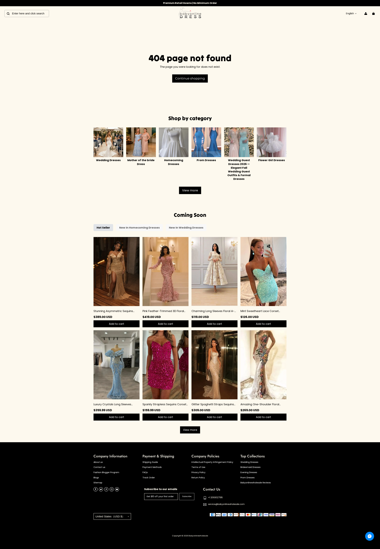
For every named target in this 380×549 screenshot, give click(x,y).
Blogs (96, 477)
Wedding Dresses (249, 462)
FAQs (145, 472)
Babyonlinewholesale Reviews (255, 482)
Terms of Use (198, 467)
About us (98, 462)
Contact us (99, 467)
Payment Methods (152, 467)
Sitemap (98, 482)
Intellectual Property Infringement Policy (212, 462)
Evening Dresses (248, 472)
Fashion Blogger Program (106, 472)
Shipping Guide (150, 462)
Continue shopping (190, 78)
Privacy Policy (198, 472)
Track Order (148, 477)
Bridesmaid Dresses (250, 467)
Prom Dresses (247, 477)
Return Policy (198, 477)
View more (190, 190)
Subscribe (186, 496)
